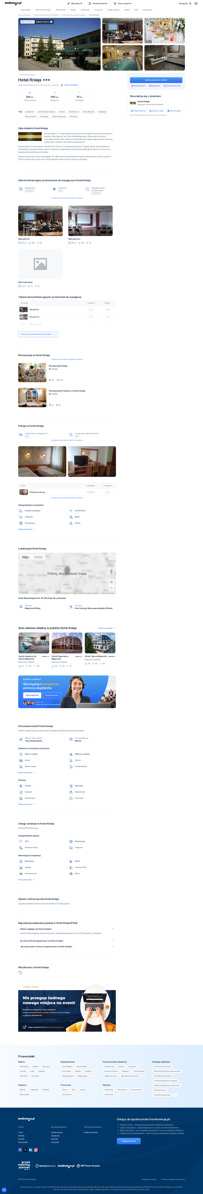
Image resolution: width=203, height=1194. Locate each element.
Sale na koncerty (59, 116)
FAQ (136, 10)
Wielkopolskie (67, 1076)
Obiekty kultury (160, 1090)
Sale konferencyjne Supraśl (74, 15)
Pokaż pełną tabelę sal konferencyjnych (36, 334)
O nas (20, 1132)
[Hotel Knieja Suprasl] (59, 44)
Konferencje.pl (24, 15)
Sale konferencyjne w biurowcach (167, 1071)
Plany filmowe (88, 112)
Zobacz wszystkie (105, 628)
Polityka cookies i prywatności (173, 1179)
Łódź (32, 1071)
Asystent (54, 1139)
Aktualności (147, 10)
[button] (98, 4)
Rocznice (73, 116)
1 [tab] (30, 380)
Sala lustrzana (25, 282)
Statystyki (55, 1142)
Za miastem (67, 1094)
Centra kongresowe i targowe (165, 1081)
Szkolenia (44, 116)
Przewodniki (23, 1142)
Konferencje (74, 112)
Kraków (35, 1066)
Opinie (127, 10)
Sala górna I (24, 238)
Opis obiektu (26, 10)
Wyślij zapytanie (32, 695)
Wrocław (46, 1066)
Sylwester (29, 112)
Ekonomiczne (30, 116)
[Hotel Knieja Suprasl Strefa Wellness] (122, 58)
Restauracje (60, 10)
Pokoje (73, 10)
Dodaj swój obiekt (91, 1132)
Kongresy (102, 112)
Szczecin (35, 1076)
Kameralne (109, 1090)
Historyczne (122, 1090)
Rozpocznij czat (51, 695)
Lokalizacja (85, 10)
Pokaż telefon (139, 110)
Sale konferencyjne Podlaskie (46, 15)
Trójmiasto (34, 1090)
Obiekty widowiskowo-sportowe (166, 1085)
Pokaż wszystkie (25, 529)
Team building (138, 1071)
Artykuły (21, 1136)
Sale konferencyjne (43, 10)
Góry (73, 1090)
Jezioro (83, 1090)
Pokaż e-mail (157, 110)
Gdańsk (42, 1071)
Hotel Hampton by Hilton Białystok (27, 657)
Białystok (22, 662)
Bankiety (125, 1071)
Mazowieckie (82, 1066)
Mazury (23, 1090)
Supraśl (47, 85)
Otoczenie (98, 10)
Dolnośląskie (67, 1066)
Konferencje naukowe (46, 112)
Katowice (23, 1076)
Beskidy (46, 1090)
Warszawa (24, 1066)
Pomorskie (66, 1071)
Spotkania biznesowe (129, 1076)
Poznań (23, 1071)
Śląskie (78, 1071)
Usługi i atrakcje (113, 10)
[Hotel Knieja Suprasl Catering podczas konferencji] (164, 30)
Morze (64, 1090)
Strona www (175, 110)
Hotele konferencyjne (27, 75)
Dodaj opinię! (64, 903)
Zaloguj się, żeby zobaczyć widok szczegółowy (67, 198)
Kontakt (21, 1139)
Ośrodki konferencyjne (163, 1076)
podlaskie (55, 85)
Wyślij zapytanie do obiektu (156, 80)
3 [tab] (34, 380)
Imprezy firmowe (111, 1071)
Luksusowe (109, 1094)
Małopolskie (82, 1076)
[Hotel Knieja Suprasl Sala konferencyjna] (122, 30)
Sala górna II (74, 238)
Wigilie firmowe (111, 1076)
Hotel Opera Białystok (96, 656)
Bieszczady (24, 1094)
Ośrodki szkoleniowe (162, 1095)
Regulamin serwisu (149, 1179)
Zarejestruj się (56, 1132)
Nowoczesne (136, 1090)
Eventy (62, 112)
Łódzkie (88, 1071)
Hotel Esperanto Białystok (60, 657)
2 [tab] (32, 380)
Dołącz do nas (129, 1141)
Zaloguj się (55, 1136)
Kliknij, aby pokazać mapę (67, 573)
